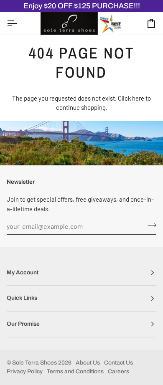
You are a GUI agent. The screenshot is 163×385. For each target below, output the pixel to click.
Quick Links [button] (22, 298)
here (138, 98)
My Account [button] (22, 272)
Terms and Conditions (75, 371)
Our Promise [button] (23, 324)
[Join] (149, 225)
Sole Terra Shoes (34, 363)
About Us (88, 363)
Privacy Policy (25, 371)
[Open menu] (19, 23)
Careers (118, 371)
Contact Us (118, 363)
